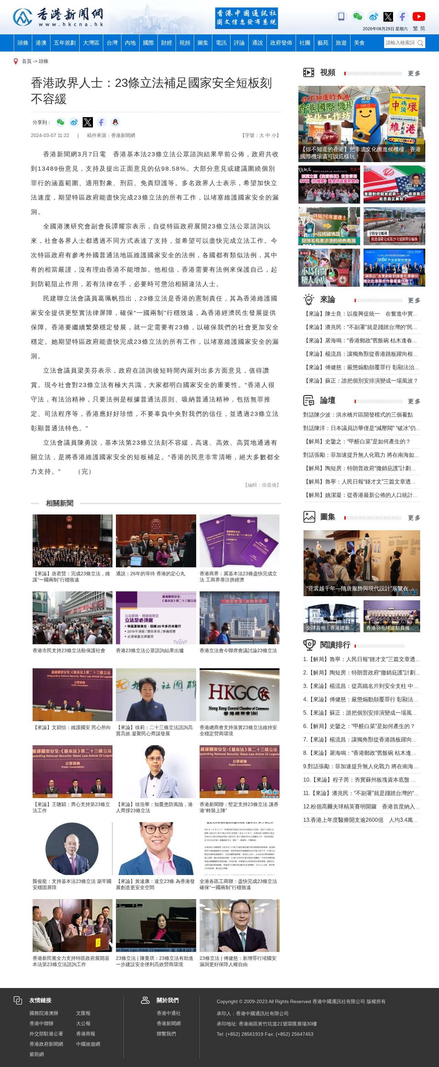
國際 (148, 43)
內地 (130, 43)
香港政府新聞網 (46, 1044)
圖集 (203, 43)
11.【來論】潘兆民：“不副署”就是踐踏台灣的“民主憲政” (370, 793)
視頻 (184, 43)
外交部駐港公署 (46, 1033)
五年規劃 (65, 43)
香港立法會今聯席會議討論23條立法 (238, 650)
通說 (257, 43)
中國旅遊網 (88, 1044)
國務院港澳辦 (43, 1013)
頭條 (22, 43)
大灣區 (91, 43)
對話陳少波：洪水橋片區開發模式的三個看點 (358, 415)
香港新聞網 (169, 1023)
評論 (239, 43)
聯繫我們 (166, 1033)
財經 (166, 43)
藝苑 (323, 43)
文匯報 (83, 1013)
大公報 (83, 1023)
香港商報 (85, 1033)
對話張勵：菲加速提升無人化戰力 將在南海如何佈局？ (369, 455)
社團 (304, 43)
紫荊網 (36, 1054)
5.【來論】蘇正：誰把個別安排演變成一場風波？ (363, 713)
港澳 (41, 43)
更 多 (414, 73)
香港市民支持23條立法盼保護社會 (69, 650)
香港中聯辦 (41, 1023)
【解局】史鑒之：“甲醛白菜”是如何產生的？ (357, 441)
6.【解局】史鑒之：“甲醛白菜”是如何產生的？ (359, 726)
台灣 (112, 43)
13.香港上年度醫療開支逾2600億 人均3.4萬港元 (363, 820)
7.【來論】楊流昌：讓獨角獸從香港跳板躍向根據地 (365, 739)
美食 (359, 43)
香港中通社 (169, 1013)
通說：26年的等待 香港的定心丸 (150, 573)
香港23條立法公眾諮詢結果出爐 (150, 650)
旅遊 (341, 43)
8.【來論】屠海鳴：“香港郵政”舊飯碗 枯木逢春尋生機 (368, 753)
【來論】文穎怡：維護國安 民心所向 (72, 727)
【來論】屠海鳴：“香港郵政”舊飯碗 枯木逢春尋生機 (366, 340)
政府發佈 (281, 43)
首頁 (27, 61)
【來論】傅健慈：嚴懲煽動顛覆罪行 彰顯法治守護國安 (369, 367)
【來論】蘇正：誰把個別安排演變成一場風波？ (360, 381)
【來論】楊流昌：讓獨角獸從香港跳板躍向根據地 (363, 354)
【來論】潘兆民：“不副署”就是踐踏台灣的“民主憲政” (367, 327)
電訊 (221, 43)
